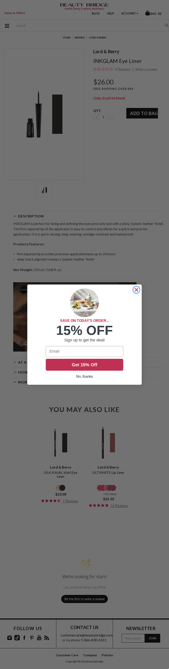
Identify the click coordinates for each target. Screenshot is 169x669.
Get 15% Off (84, 364)
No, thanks (84, 376)
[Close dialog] (136, 289)
